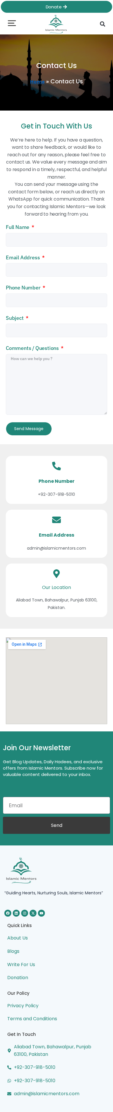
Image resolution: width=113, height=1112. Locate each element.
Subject (15, 318)
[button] (12, 24)
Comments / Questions (33, 348)
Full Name (18, 227)
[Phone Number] (56, 466)
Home (37, 81)
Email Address (23, 257)
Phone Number (23, 287)
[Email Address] (56, 519)
